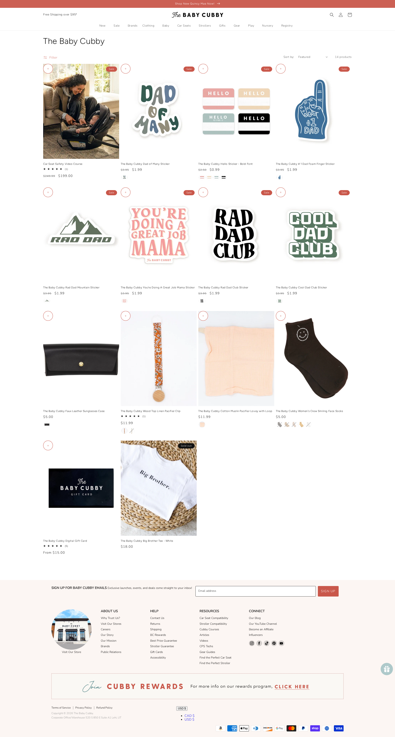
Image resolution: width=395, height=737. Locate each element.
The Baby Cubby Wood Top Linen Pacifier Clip (151, 411)
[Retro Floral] (132, 431)
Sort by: (288, 57)
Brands (105, 646)
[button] (331, 14)
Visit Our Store (71, 652)
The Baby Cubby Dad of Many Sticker (145, 163)
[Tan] (287, 424)
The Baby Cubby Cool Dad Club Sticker (301, 287)
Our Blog (255, 618)
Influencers (256, 635)
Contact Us (157, 618)
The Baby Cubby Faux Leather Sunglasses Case (74, 411)
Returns (155, 624)
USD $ (182, 708)
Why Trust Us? (110, 618)
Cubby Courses (209, 629)
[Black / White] (202, 301)
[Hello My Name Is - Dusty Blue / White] (216, 177)
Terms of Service (61, 708)
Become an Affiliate (261, 629)
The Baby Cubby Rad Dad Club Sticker (223, 287)
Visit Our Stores (111, 624)
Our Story (107, 635)
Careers (105, 629)
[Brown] (279, 424)
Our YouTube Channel (263, 624)
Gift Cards (156, 652)
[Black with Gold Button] (47, 424)
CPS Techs (206, 646)
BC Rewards (158, 635)
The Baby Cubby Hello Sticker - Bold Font (225, 163)
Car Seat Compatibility (214, 618)
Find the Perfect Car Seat (215, 658)
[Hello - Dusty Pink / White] (202, 177)
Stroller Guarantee (162, 646)
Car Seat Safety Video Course (62, 163)
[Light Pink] (202, 424)
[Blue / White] (279, 177)
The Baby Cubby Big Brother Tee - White (147, 540)
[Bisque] (294, 424)
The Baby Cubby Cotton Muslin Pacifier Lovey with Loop (235, 411)
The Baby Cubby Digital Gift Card (65, 540)
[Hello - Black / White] (224, 177)
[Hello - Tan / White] (209, 177)
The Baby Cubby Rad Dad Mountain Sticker (71, 287)
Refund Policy (104, 708)
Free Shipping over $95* (60, 14)
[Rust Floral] (124, 431)
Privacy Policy (83, 708)
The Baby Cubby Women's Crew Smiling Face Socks (309, 411)
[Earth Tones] (124, 177)
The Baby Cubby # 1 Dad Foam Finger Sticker (305, 163)
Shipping (155, 629)
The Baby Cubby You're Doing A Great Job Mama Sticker (158, 287)
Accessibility (158, 658)
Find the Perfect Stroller (215, 663)
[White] (308, 424)
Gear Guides (207, 652)
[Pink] (124, 301)
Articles (204, 635)
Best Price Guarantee (163, 641)
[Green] (47, 301)
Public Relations (111, 652)
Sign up (328, 591)
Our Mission (108, 641)
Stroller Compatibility (213, 624)
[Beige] (301, 424)
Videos (204, 641)
